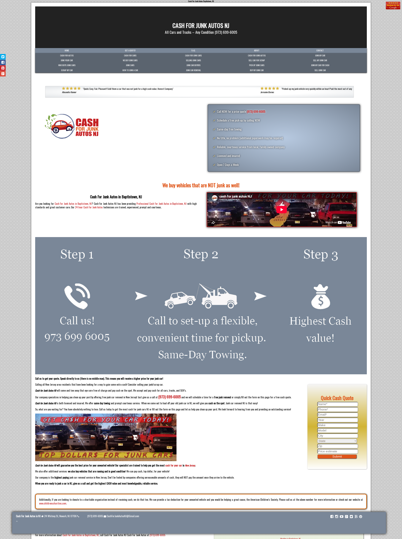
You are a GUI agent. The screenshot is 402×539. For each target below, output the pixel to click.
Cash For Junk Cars (193, 55)
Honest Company (69, 88)
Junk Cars (130, 65)
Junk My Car (320, 55)
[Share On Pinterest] (3, 68)
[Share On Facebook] (3, 62)
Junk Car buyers (194, 65)
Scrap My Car (67, 70)
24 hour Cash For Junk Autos (89, 207)
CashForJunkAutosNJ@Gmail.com (123, 516)
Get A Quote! (130, 50)
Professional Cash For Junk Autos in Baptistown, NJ (161, 204)
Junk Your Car (67, 60)
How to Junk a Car (130, 70)
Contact (320, 50)
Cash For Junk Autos (257, 55)
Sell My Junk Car (320, 60)
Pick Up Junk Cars (256, 65)
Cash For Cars (130, 55)
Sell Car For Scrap (257, 60)
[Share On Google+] (3, 73)
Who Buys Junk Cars (67, 65)
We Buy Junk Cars (130, 60)
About (256, 50)
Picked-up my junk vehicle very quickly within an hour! (209, 88)
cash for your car (173, 465)
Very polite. (270, 88)
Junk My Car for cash (320, 65)
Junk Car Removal (193, 70)
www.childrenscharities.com (52, 503)
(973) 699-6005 (256, 111)
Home (67, 50)
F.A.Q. (193, 50)
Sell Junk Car (320, 70)
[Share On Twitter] (3, 57)
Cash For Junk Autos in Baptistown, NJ (73, 204)
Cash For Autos (67, 55)
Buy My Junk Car (257, 70)
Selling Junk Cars (193, 60)
